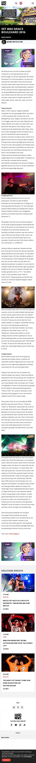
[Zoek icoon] (16, 3)
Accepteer (6, 760)
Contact (18, 733)
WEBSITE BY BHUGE (5, 737)
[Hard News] (3, 3)
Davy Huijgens (14, 534)
